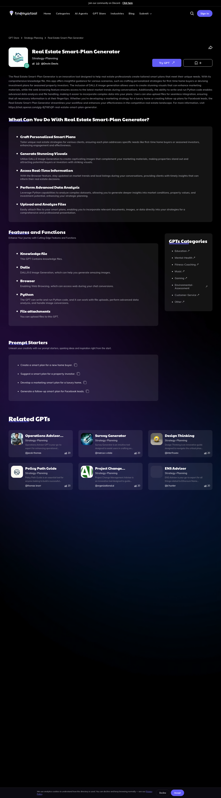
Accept (177, 793)
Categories (63, 13)
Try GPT (164, 63)
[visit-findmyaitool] (23, 15)
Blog (131, 13)
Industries (117, 13)
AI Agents (81, 13)
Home (47, 13)
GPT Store (99, 13)
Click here (127, 3)
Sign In (204, 13)
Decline (162, 793)
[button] (192, 13)
